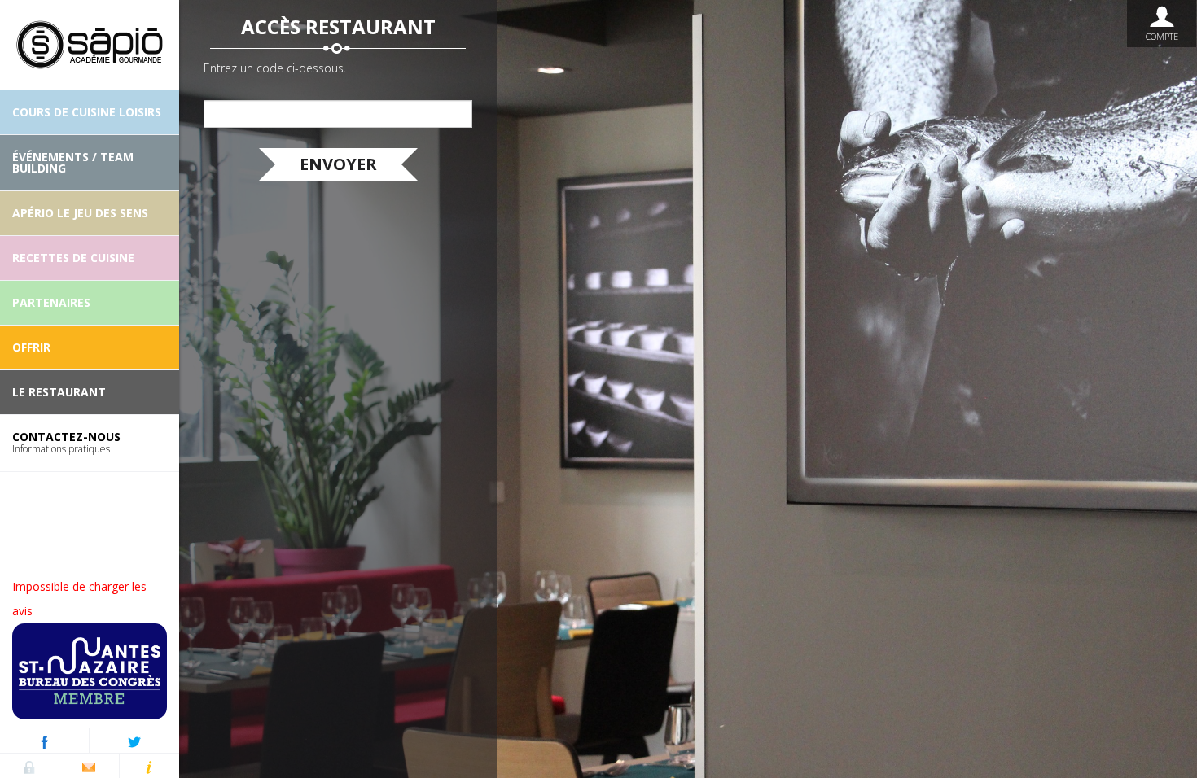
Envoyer (338, 164)
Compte (1162, 36)
